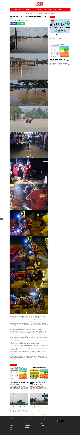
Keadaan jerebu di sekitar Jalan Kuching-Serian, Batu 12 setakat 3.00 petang (39, 408)
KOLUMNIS (28, 9)
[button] (13, 23)
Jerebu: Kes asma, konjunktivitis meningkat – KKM (17, 407)
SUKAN (50, 9)
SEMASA (28, 20)
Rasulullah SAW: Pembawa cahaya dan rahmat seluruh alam (59, 35)
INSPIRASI (34, 9)
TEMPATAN (15, 9)
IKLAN (60, 9)
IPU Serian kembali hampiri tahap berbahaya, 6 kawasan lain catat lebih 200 (19, 382)
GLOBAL (54, 9)
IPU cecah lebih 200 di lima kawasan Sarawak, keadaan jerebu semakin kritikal (39, 382)
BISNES (45, 9)
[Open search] (67, 9)
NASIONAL (21, 9)
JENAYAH (39, 9)
